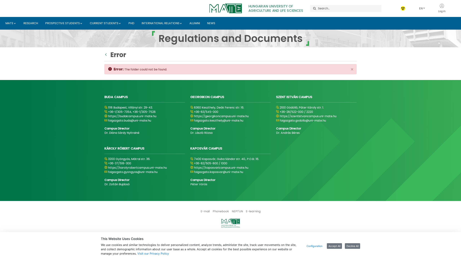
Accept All (334, 246)
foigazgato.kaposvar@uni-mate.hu (218, 172)
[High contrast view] (403, 8)
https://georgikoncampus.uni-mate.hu (221, 116)
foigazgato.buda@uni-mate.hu (129, 120)
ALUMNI (194, 23)
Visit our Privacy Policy (153, 253)
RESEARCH (30, 23)
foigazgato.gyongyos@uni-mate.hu (133, 172)
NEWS (211, 23)
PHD (131, 23)
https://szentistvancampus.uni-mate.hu (308, 116)
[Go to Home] (230, 223)
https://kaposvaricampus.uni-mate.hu (221, 168)
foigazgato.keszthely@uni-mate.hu (218, 120)
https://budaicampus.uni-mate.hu (132, 116)
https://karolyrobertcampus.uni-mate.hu (137, 168)
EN (421, 8)
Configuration (314, 246)
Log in (442, 11)
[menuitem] (205, 211)
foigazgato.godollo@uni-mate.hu (303, 120)
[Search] (314, 8)
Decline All (352, 246)
